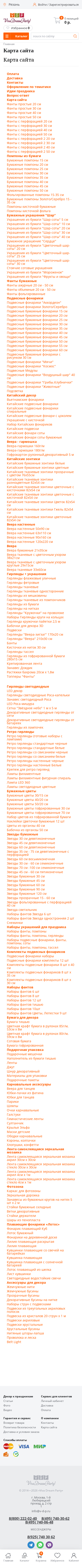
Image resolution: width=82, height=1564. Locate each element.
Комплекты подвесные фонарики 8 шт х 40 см (40, 966)
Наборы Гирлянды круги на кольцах (35, 617)
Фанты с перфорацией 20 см (29, 121)
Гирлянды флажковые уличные (31, 578)
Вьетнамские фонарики (25, 399)
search (75, 36)
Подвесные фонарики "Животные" (34, 386)
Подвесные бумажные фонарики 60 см (37, 350)
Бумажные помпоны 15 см (27, 160)
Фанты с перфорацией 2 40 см (31, 147)
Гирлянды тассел (20, 651)
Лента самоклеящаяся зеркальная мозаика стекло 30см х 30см (41, 1166)
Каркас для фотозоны (24, 1191)
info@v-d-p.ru (41, 1511)
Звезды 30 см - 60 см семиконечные (35, 863)
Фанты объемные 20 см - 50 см (31, 289)
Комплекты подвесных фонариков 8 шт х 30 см (39, 981)
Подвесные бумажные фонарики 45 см (37, 337)
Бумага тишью (18, 1021)
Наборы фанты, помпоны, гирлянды (35, 935)
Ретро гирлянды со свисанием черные (37, 752)
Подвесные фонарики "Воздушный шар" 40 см (41, 376)
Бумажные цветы (21, 791)
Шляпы (12, 1106)
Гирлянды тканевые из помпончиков (36, 600)
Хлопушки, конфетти (23, 1144)
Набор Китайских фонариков (29, 424)
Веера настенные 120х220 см (30, 541)
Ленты (12, 1062)
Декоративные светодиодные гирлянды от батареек (40, 721)
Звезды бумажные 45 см (26, 880)
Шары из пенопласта (23, 1220)
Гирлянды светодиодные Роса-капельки (38, 695)
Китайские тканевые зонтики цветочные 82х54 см (39, 518)
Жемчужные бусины (22, 1291)
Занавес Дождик (19, 667)
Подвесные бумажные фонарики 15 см (37, 311)
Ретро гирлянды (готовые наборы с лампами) (34, 737)
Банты (12, 643)
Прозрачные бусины (23, 1295)
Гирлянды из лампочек (25, 727)
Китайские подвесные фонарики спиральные (32, 410)
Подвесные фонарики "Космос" (31, 366)
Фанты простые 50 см (24, 117)
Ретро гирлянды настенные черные (35, 760)
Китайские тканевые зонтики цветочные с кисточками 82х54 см (40, 488)
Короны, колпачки (21, 1140)
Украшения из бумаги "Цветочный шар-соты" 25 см (38, 254)
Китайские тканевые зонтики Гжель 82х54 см (40, 511)
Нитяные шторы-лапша (25, 1333)
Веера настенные (21, 524)
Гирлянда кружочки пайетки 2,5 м (33, 621)
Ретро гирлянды (20, 731)
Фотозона (15, 1186)
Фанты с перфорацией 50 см (29, 134)
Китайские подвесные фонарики (32, 404)
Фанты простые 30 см (24, 108)
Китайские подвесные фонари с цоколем (39, 415)
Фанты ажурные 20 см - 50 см (30, 285)
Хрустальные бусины (23, 1329)
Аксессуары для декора (26, 1282)
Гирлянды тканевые (22, 587)
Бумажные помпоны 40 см (27, 181)
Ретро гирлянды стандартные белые (36, 747)
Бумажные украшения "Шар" (31, 215)
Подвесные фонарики (25, 298)
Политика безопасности (19, 1427)
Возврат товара (13, 1422)
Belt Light (14, 1341)
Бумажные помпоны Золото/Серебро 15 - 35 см (39, 201)
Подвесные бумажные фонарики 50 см (37, 341)
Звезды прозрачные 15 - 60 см (31, 898)
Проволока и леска (21, 1337)
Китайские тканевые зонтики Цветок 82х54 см (41, 503)
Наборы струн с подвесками (29, 1304)
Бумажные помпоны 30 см (27, 173)
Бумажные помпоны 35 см (27, 177)
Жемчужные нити (21, 1286)
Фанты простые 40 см (24, 112)
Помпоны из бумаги (24, 156)
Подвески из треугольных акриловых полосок (36, 1310)
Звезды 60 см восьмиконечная (31, 859)
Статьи (8, 1401)
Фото (6, 1405)
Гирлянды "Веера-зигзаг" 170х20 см (35, 634)
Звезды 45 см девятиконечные (31, 843)
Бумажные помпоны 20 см (27, 164)
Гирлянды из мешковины (27, 595)
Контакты (15, 82)
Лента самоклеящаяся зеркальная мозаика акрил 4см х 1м (41, 1173)
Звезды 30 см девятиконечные (31, 838)
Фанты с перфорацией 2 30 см (31, 143)
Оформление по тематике (29, 86)
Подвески (14, 630)
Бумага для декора (22, 1017)
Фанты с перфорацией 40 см (29, 130)
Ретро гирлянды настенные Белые (34, 765)
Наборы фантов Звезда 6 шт (29, 914)
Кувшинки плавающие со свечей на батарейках (35, 1252)
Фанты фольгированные (26, 294)
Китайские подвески (23, 428)
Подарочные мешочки (24, 1054)
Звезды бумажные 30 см (26, 876)
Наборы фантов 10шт (23, 1008)
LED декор (15, 690)
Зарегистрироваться (64, 4)
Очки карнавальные (23, 1110)
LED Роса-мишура (20, 703)
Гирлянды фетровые (23, 582)
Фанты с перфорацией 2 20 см (31, 138)
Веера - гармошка (22, 441)
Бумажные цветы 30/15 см (27, 795)
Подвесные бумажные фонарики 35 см (37, 328)
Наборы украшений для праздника (36, 927)
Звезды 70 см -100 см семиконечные (35, 867)
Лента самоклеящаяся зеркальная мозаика (35, 1151)
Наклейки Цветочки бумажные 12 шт (36, 821)
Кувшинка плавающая (24, 1257)
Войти (42, 4)
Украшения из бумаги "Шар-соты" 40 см (38, 236)
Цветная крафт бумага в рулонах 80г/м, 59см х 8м (37, 1035)
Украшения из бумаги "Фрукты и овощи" (39, 276)
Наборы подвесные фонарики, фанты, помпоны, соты (37, 941)
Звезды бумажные (22, 834)
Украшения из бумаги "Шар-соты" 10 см (38, 224)
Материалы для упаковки (27, 1075)
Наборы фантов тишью (25, 1004)
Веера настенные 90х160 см (29, 537)
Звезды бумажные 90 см (26, 889)
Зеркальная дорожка (23, 1195)
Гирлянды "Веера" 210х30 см (29, 638)
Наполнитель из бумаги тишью (31, 1058)
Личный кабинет (52, 1401)
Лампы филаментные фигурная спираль (39, 778)
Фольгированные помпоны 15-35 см (35, 194)
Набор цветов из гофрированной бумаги (39, 817)
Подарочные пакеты (23, 1080)
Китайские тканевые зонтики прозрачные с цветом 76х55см (40, 473)
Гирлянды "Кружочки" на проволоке (35, 612)
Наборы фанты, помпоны (26, 931)
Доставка (15, 78)
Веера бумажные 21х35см (27, 550)
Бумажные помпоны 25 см (27, 168)
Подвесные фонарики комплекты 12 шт (38, 960)
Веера (11, 546)
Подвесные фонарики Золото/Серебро (37, 306)
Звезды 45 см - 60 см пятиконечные (35, 872)
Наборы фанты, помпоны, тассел (32, 947)
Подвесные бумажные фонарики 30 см (37, 324)
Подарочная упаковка (25, 1049)
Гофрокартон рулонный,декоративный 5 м (40, 454)
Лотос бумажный (20, 1233)
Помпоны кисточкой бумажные (31, 206)
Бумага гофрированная (25, 1045)
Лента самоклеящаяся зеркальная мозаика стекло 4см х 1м (41, 1181)
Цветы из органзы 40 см (26, 825)
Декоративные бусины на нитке (32, 1299)
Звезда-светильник (22, 909)
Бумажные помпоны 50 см (27, 190)
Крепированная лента (24, 663)
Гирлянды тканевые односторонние (35, 591)
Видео (7, 1410)
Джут (11, 1067)
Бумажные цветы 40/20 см (27, 799)
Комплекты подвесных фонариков (36, 951)
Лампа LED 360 (18, 782)
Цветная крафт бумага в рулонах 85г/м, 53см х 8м (37, 1028)
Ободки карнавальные (24, 1136)
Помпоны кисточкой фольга (29, 211)
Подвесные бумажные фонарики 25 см (37, 319)
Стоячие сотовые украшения (29, 268)
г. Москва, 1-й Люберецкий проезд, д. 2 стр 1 (41, 1502)
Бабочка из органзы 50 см (27, 830)
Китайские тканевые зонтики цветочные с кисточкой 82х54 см (40, 496)
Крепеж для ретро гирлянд (28, 769)
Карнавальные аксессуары (29, 1084)
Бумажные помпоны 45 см (27, 186)
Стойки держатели (21, 1215)
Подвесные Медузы (22, 370)
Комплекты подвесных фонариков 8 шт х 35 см (39, 974)
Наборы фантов (20, 987)
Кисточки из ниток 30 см (26, 647)
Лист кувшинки (19, 1274)
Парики (13, 1101)
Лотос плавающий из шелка (29, 1269)
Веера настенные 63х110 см (29, 533)
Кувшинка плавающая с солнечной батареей (35, 1264)
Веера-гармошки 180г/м (25, 450)
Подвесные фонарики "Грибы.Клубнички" (40, 382)
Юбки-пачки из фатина (25, 1093)
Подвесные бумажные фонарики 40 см (37, 332)
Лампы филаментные (24, 773)
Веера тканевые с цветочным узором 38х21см (36, 556)
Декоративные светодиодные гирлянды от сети (40, 714)
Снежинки (15, 922)
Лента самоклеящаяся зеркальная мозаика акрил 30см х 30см (41, 1158)
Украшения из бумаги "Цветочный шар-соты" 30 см (38, 262)
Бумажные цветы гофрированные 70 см (38, 812)
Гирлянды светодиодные (28, 686)
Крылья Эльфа (18, 1127)
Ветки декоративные (23, 1211)
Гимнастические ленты (25, 1118)
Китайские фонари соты (26, 433)
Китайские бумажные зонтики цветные (38, 467)
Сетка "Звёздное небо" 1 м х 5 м (32, 708)
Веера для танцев (21, 1088)
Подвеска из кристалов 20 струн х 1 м (36, 1316)
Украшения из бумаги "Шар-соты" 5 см (37, 219)
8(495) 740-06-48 (39, 1522)
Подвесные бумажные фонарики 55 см (37, 345)
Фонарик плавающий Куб (27, 1228)
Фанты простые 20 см (24, 104)
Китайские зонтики (23, 459)
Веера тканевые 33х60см (26, 569)
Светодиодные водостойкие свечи (34, 1278)
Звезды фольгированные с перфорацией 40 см (39, 904)
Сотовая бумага (19, 1041)
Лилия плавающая (21, 1246)
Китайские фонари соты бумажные (34, 437)
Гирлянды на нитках (23, 608)
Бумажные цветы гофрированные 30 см (38, 808)
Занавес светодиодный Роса (29, 699)
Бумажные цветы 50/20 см (27, 804)
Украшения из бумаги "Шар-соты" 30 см (38, 232)
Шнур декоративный (23, 1071)
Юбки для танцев (20, 1097)
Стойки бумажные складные (29, 1207)
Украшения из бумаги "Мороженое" (35, 272)
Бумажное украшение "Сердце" (31, 241)
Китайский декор (21, 395)
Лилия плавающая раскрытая (30, 1241)
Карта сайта (17, 99)
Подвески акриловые (23, 1320)
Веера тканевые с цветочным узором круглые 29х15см (36, 564)
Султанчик (15, 1123)
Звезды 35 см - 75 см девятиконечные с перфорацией (38, 853)
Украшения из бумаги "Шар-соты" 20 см (38, 228)
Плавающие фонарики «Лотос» (33, 1224)
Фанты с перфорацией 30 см (29, 125)
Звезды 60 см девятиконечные (31, 847)
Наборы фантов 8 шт (23, 996)
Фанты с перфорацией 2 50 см (31, 151)
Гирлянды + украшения (26, 574)
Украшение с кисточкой (25, 420)
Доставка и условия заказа (21, 1432)
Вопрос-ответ (18, 95)
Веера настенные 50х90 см (28, 528)
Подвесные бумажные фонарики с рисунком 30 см (34, 356)
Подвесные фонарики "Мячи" (30, 361)
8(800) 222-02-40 (23, 1518)
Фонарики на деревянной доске (32, 1237)
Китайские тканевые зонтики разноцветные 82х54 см (30, 481)
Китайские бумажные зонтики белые (36, 463)
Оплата (13, 73)
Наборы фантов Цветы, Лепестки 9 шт (37, 1013)
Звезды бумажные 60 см (26, 885)
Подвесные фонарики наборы (30, 956)
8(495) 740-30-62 (55, 1518)
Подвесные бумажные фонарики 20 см (37, 315)
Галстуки (13, 1114)
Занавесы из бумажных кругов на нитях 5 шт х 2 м (39, 1201)
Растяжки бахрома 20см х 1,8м (30, 672)
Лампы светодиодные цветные (31, 786)
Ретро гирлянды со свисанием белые (36, 756)
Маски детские (18, 1131)
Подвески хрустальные (25, 1324)
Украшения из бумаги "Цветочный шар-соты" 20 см (38, 247)
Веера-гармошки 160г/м (25, 446)
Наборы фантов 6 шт (23, 991)
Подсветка (15, 391)
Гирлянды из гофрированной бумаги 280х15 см (36, 657)
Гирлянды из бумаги (23, 604)
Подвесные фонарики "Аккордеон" (34, 302)
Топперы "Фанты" (21, 676)
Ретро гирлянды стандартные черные (37, 743)
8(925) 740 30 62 (41, 1537)
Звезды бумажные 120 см (26, 893)
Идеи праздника (21, 91)
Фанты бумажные (22, 281)
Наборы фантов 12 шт (24, 1000)
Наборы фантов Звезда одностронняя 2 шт (40, 918)
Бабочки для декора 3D (25, 625)
